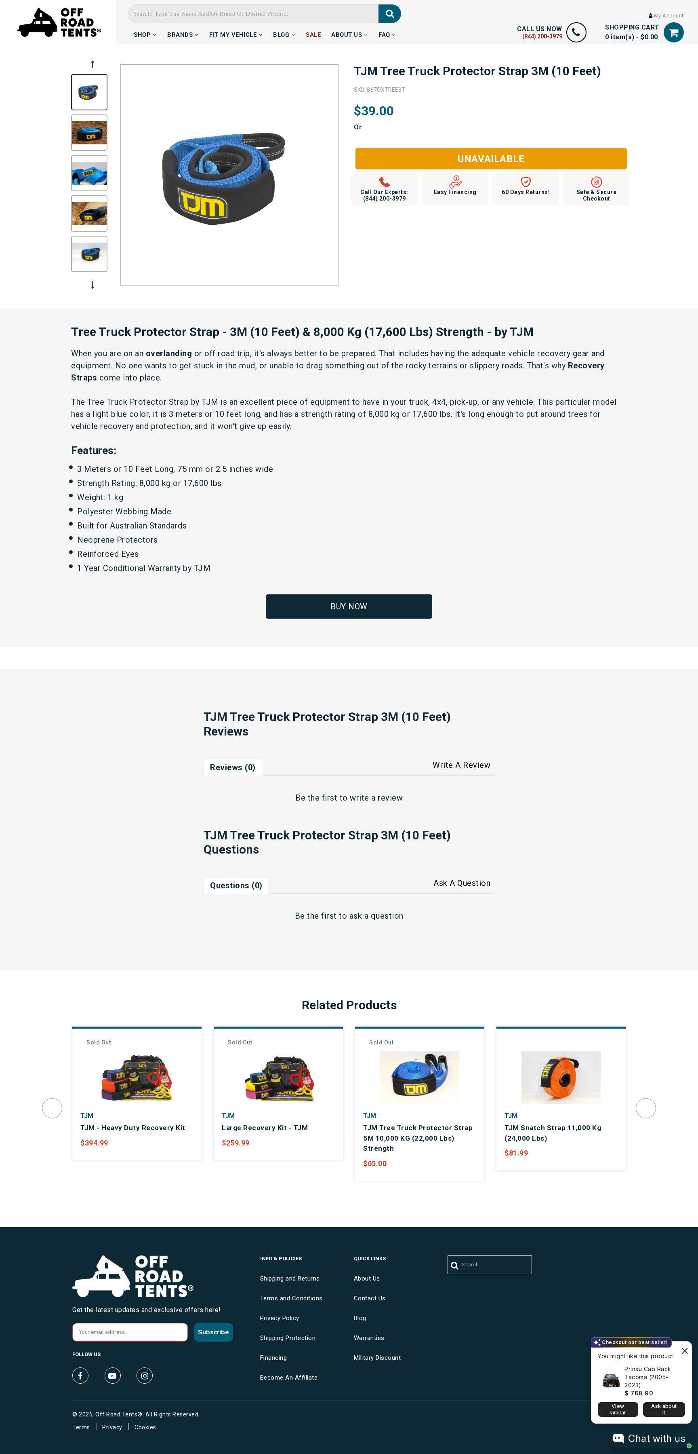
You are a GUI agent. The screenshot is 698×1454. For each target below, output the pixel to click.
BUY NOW (349, 606)
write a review (376, 798)
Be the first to (349, 798)
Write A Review (461, 765)
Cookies (145, 1427)
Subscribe (213, 1332)
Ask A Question (461, 883)
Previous (92, 64)
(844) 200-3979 (542, 36)
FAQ (385, 33)
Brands (181, 33)
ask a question (376, 916)
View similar (618, 1409)
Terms (81, 1427)
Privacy (112, 1427)
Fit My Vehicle (234, 33)
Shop (143, 33)
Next (92, 285)
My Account (668, 16)
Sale (313, 33)
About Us (347, 33)
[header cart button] (674, 32)
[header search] (390, 13)
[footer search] (455, 1266)
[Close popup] (684, 1348)
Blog (282, 33)
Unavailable (491, 159)
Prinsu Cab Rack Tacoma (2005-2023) (647, 1376)
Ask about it (664, 1409)
